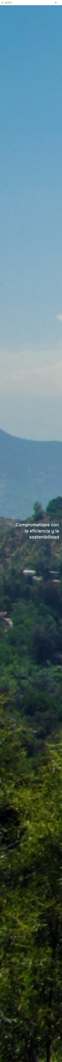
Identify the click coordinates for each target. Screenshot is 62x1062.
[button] (56, 3)
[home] (7, 2)
